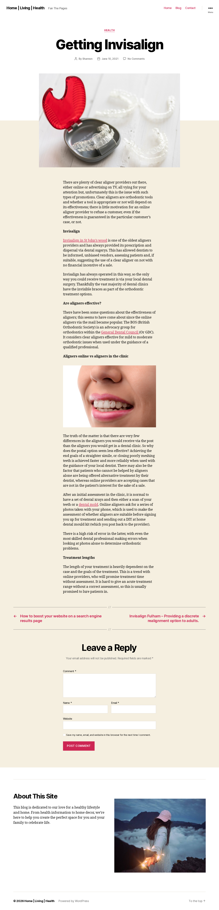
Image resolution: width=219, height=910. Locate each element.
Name (67, 703)
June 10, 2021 (110, 58)
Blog (178, 8)
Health (109, 30)
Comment (69, 671)
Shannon (87, 58)
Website (67, 718)
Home (168, 8)
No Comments (136, 58)
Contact (190, 8)
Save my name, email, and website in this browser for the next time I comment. (108, 735)
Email (115, 703)
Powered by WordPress (73, 901)
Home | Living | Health (25, 8)
